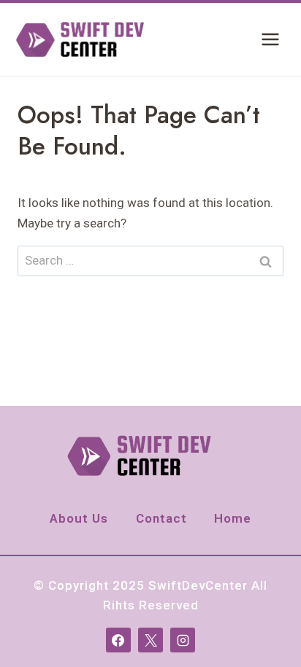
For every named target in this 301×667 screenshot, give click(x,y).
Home (232, 518)
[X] (150, 640)
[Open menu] (270, 39)
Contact (161, 518)
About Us (79, 518)
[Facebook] (118, 640)
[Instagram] (182, 640)
